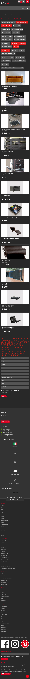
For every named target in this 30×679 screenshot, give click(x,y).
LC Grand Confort (4, 555)
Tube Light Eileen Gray (19, 60)
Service (3, 13)
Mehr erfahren (5, 421)
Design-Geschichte (5, 623)
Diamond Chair (6, 29)
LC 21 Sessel (16, 32)
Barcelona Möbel (4, 562)
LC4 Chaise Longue (7, 46)
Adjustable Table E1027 (6, 545)
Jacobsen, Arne (4, 580)
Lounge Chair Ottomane (8, 53)
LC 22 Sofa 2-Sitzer (7, 36)
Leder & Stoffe (4, 614)
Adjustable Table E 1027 (8, 22)
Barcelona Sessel (6, 25)
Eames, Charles (4, 576)
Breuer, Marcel (4, 584)
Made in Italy (3, 594)
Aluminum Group (4, 520)
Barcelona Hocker (22, 22)
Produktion (3, 590)
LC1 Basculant (6, 43)
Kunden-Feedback (5, 596)
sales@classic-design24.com (16, 497)
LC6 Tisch (14, 50)
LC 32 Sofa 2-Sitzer (7, 39)
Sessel (2, 505)
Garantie (3, 610)
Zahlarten (3, 608)
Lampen (2, 528)
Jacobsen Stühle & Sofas (6, 564)
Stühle (2, 516)
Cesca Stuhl (16, 25)
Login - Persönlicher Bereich (7, 621)
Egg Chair (3, 551)
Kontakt (2, 625)
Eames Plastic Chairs (5, 557)
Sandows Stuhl (6, 60)
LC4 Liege (16, 46)
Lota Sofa (21, 50)
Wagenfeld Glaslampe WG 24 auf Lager (12, 68)
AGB (2, 598)
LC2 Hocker (15, 43)
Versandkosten (4, 606)
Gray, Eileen (3, 582)
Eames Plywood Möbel (6, 566)
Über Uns (3, 588)
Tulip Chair (5, 64)
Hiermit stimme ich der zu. (13, 390)
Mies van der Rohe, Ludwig (6, 578)
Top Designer (4, 571)
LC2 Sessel (3, 540)
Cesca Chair (3, 549)
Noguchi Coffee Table (8, 57)
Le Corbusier (3, 573)
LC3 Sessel (23, 43)
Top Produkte (4, 538)
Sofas (2, 509)
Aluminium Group (4, 553)
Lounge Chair (3, 547)
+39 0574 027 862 (14, 499)
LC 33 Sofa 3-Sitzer (19, 39)
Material (2, 592)
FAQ (2, 612)
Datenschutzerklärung (17, 390)
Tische (2, 526)
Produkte (3, 503)
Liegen (2, 512)
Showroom (3, 616)
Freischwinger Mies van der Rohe (8, 568)
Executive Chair (6, 32)
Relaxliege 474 (20, 57)
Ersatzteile (8, 13)
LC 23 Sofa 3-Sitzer (19, 36)
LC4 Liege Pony (6, 50)
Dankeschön (3, 600)
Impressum (3, 631)
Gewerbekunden (4, 618)
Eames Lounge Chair (17, 29)
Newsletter (3, 627)
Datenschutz (3, 629)
